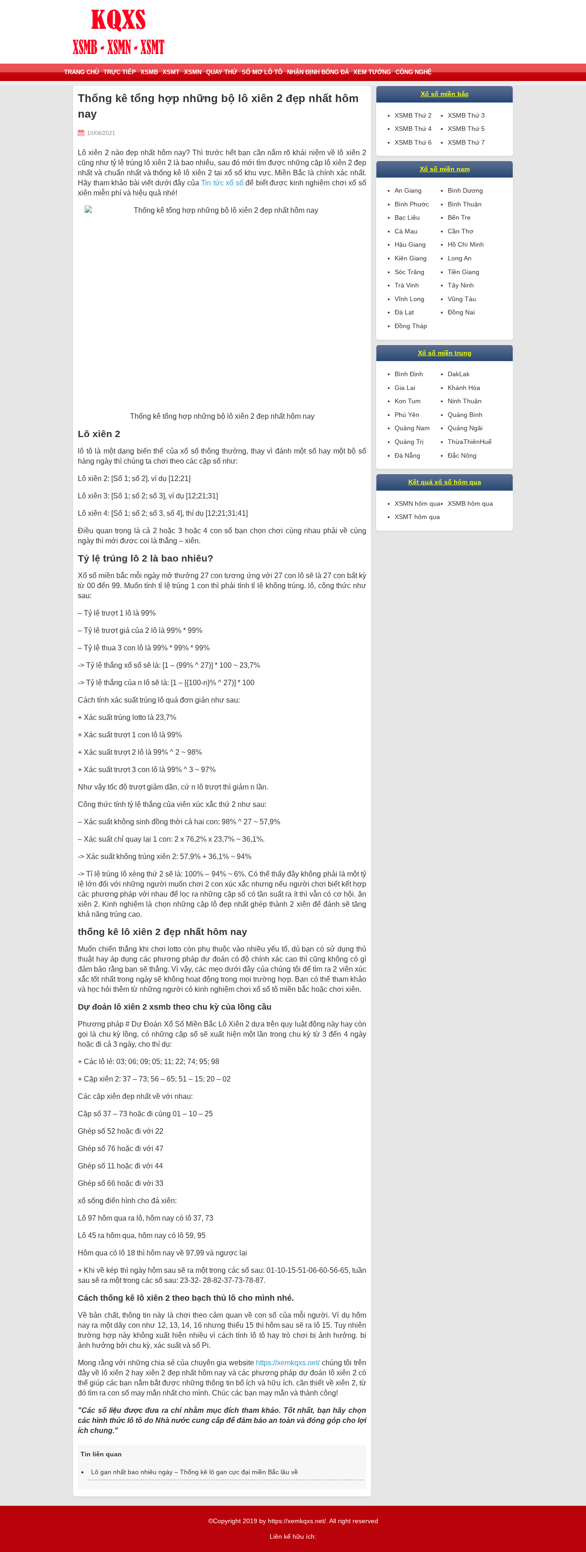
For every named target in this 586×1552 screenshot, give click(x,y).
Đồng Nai (461, 312)
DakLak (459, 374)
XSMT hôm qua (417, 516)
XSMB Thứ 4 (413, 128)
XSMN (192, 72)
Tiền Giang (463, 272)
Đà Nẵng (407, 455)
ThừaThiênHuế (470, 441)
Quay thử (221, 72)
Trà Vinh (407, 285)
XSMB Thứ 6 (413, 142)
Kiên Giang (411, 258)
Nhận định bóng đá (318, 72)
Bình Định (409, 374)
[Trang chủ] (118, 32)
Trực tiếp (119, 72)
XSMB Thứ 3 (466, 115)
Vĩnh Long (409, 299)
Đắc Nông (462, 455)
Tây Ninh (461, 285)
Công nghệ (414, 72)
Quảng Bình (465, 414)
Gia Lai (405, 387)
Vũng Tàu (462, 299)
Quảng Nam (412, 428)
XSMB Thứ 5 (466, 128)
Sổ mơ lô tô (262, 72)
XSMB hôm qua (470, 503)
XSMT (171, 72)
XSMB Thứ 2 (413, 115)
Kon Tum (408, 401)
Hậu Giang (410, 244)
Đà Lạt (404, 312)
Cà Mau (406, 231)
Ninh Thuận (465, 401)
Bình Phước (412, 204)
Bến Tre (459, 217)
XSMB (149, 72)
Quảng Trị (409, 441)
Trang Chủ (81, 72)
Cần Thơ (460, 231)
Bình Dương (465, 190)
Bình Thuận (465, 204)
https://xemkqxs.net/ (288, 1363)
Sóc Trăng (409, 272)
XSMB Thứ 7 (466, 142)
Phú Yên (407, 414)
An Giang (408, 190)
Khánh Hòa (464, 387)
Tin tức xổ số (222, 183)
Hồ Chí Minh (466, 244)
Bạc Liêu (407, 217)
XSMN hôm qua (417, 503)
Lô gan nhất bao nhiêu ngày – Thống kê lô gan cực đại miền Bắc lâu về (194, 1472)
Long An (460, 258)
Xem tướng (372, 72)
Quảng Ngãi (465, 428)
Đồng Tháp (411, 326)
